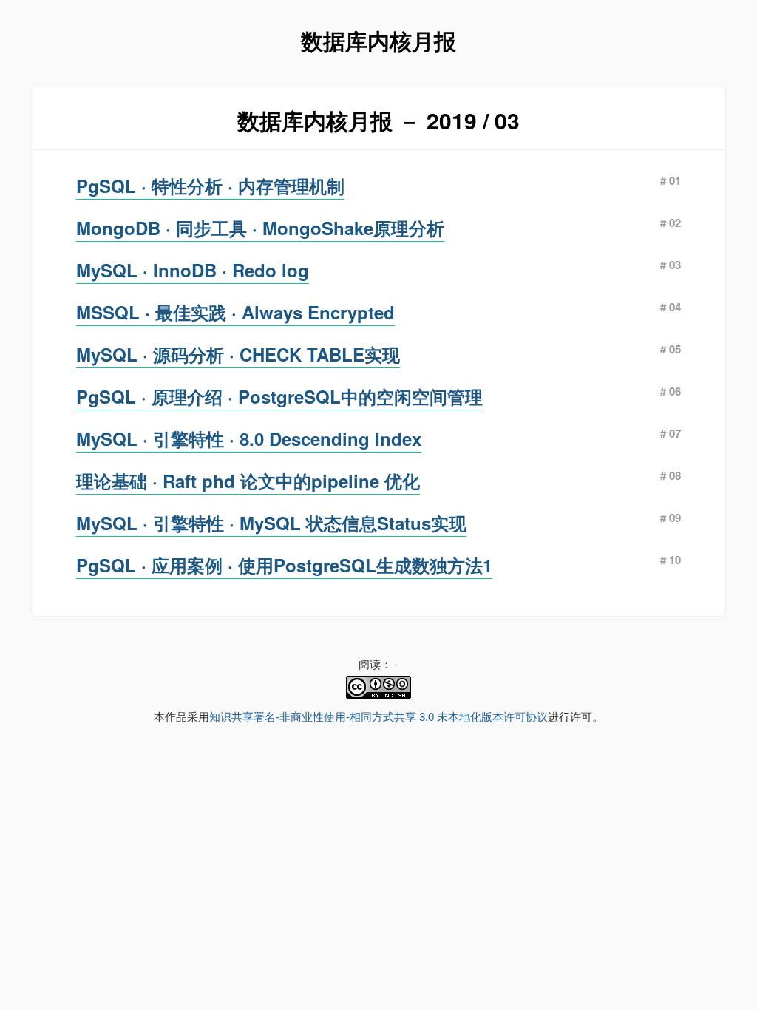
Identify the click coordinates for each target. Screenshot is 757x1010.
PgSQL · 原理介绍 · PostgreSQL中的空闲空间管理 (279, 396)
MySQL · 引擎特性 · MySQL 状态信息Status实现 (271, 522)
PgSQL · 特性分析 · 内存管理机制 (210, 185)
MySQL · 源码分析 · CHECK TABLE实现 (238, 354)
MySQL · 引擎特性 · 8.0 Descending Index (248, 438)
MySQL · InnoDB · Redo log (192, 269)
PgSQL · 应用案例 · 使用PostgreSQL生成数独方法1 (284, 564)
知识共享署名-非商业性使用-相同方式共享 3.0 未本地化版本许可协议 (378, 717)
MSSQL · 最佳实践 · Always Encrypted (235, 312)
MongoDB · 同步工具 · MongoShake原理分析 (260, 227)
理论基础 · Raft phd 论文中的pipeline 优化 (248, 480)
